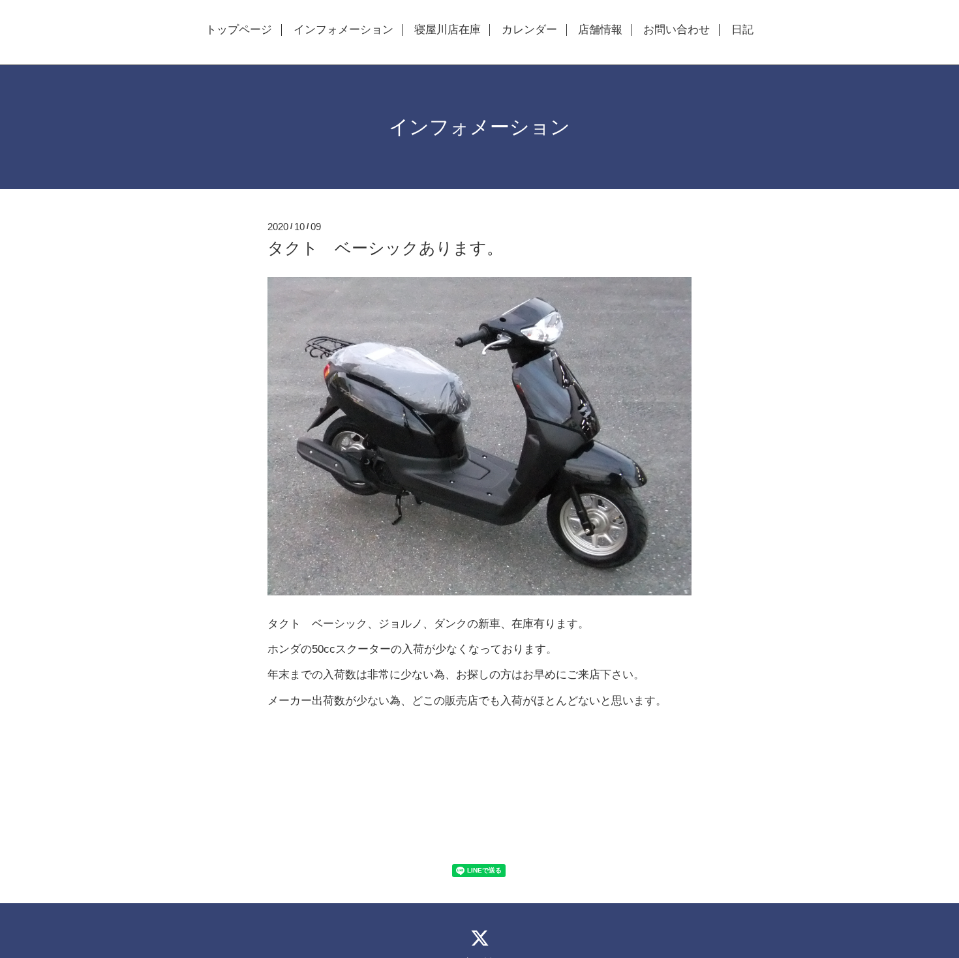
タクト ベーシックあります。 (385, 248)
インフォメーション (343, 30)
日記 (742, 30)
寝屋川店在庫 (447, 30)
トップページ (239, 30)
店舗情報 (600, 30)
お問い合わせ (676, 30)
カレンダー (529, 30)
